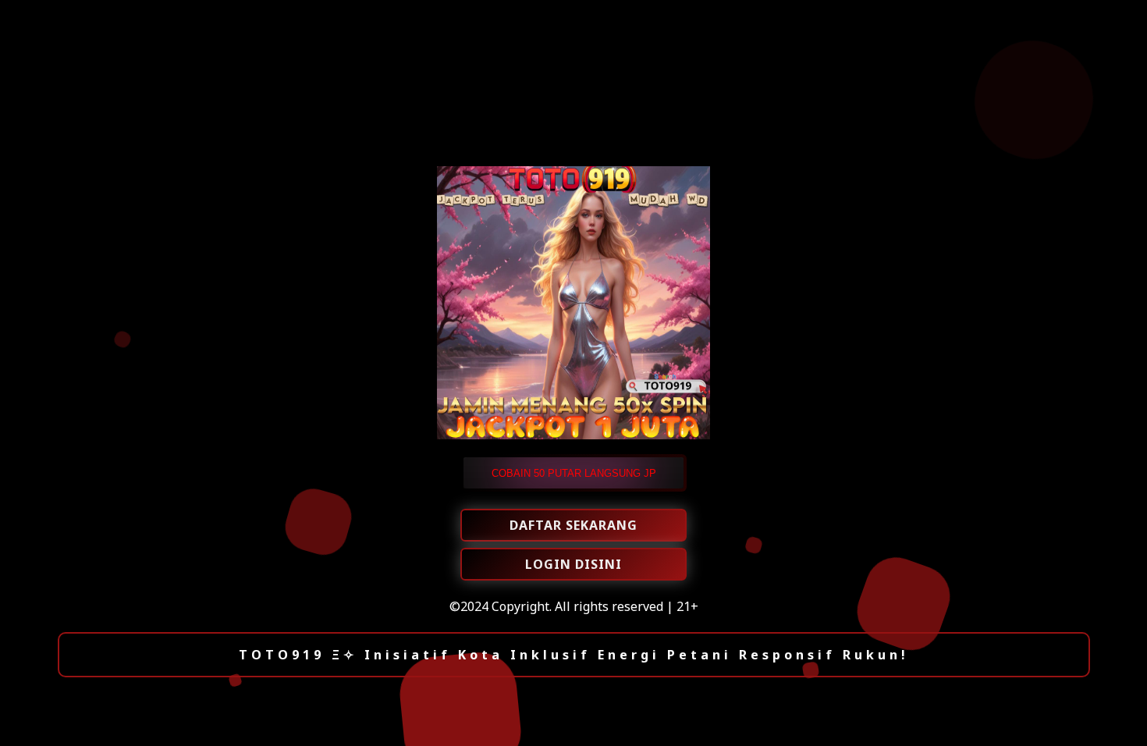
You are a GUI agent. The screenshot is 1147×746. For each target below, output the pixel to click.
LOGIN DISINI (573, 564)
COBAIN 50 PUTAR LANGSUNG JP (574, 473)
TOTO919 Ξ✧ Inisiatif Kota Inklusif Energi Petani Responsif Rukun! (574, 654)
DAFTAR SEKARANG (573, 525)
